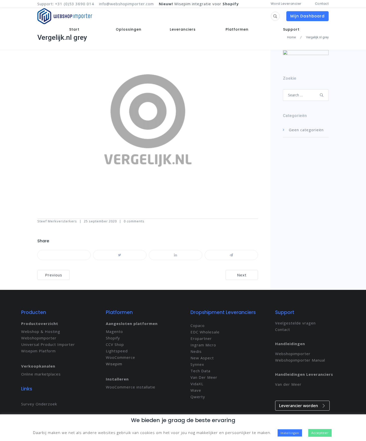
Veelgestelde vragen (295, 322)
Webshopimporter (39, 337)
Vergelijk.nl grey (62, 37)
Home (291, 37)
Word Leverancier (286, 3)
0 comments (134, 221)
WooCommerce (120, 357)
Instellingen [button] (290, 433)
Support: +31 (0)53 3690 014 (65, 3)
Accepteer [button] (320, 433)
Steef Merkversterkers (57, 221)
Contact (322, 3)
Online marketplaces (41, 374)
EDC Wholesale (205, 331)
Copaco (197, 325)
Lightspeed (117, 350)
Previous (53, 274)
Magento (114, 331)
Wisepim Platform (38, 350)
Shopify (113, 337)
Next (241, 274)
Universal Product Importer (48, 344)
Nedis (196, 351)
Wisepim (114, 363)
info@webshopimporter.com (126, 3)
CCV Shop (115, 344)
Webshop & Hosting (40, 331)
